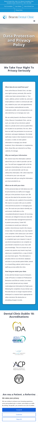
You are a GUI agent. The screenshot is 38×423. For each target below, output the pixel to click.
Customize (19, 414)
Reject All (19, 419)
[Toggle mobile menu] (34, 21)
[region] (19, 409)
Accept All (19, 410)
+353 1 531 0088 (27, 3)
